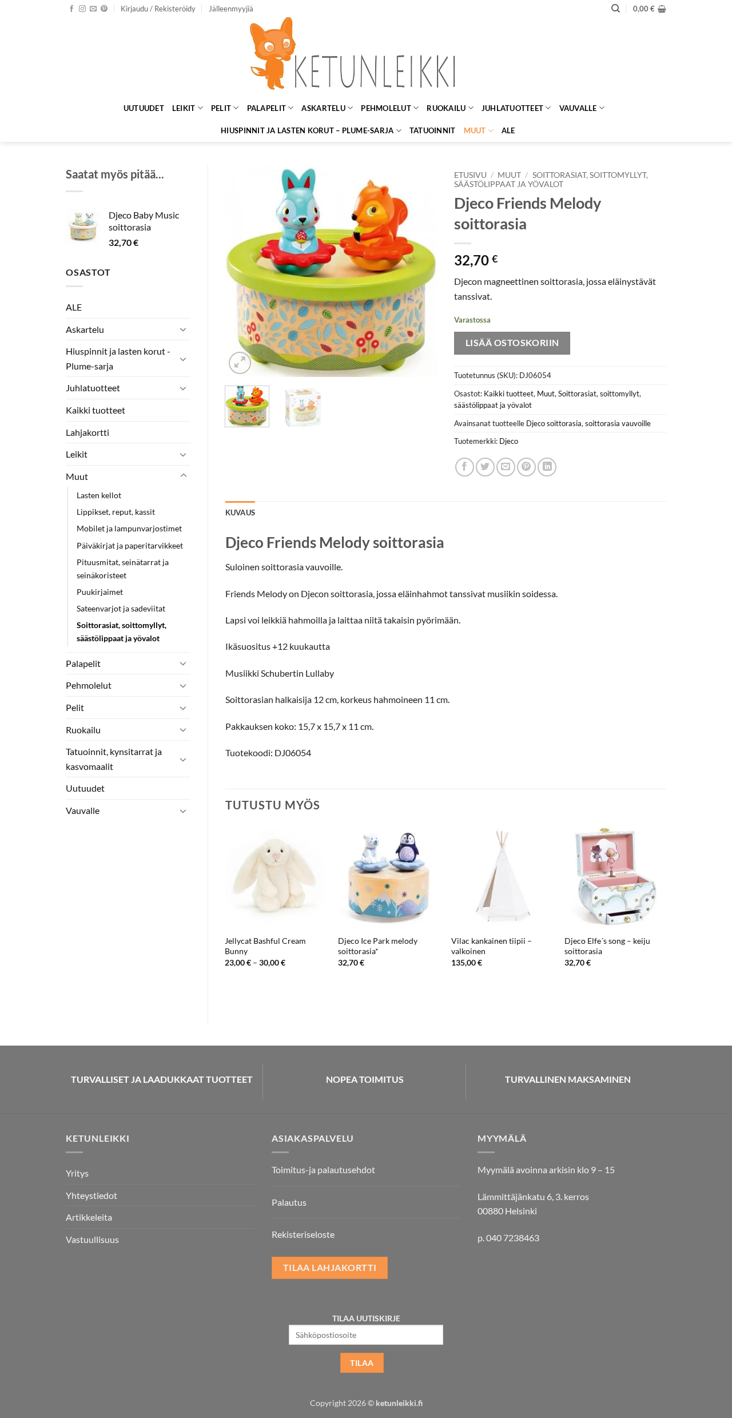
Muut (475, 130)
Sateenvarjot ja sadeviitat (121, 608)
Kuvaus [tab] (240, 512)
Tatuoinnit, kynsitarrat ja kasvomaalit (114, 759)
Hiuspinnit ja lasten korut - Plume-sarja (118, 358)
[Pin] (526, 467)
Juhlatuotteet (512, 108)
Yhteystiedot (91, 1195)
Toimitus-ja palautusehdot (323, 1169)
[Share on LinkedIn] (547, 467)
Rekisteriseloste (303, 1234)
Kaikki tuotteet (95, 409)
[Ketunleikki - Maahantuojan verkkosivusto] (366, 57)
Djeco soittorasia (554, 423)
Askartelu (323, 108)
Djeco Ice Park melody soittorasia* (377, 946)
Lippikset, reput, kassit (116, 512)
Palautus (289, 1202)
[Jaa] (464, 467)
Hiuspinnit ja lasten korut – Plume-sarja (307, 130)
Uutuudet (144, 108)
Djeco (508, 441)
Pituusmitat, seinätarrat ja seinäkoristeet (123, 568)
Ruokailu (446, 108)
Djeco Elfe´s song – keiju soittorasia (607, 946)
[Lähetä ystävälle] (505, 467)
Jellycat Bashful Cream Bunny (265, 946)
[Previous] (243, 270)
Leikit (184, 108)
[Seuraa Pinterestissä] (104, 9)
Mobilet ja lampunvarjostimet (129, 528)
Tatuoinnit (432, 130)
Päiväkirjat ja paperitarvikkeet (130, 545)
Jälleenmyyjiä (231, 8)
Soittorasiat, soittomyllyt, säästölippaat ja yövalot (121, 631)
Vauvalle (578, 108)
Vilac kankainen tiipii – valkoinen (491, 946)
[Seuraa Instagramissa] (82, 9)
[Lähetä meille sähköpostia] (93, 9)
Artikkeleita (89, 1217)
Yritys (77, 1172)
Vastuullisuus (92, 1239)
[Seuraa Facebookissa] (71, 9)
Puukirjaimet (100, 592)
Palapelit (266, 108)
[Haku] (615, 9)
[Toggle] (183, 329)
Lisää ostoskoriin (512, 342)
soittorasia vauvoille (618, 423)
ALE (508, 130)
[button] (158, 8)
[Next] (418, 270)
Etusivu (470, 175)
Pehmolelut (386, 108)
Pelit (221, 108)
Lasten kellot (99, 495)
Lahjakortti (87, 432)
